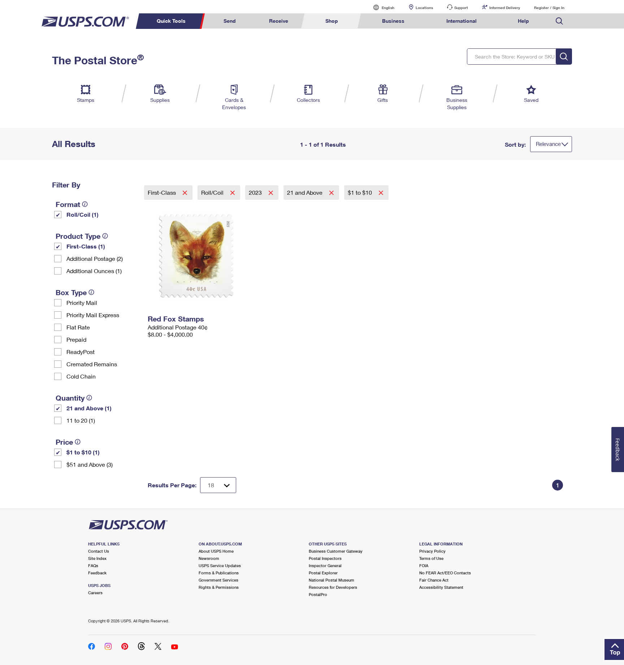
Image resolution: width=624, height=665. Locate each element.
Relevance (548, 144)
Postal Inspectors (325, 558)
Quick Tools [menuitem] (171, 21)
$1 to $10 (360, 192)
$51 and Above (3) (89, 464)
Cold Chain (81, 376)
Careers (95, 592)
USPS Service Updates (220, 565)
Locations (424, 7)
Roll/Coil (213, 192)
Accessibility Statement (441, 587)
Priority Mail (81, 302)
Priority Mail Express (92, 314)
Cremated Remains (91, 363)
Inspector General (325, 565)
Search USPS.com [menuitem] (559, 21)
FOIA (423, 565)
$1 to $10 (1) (83, 452)
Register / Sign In (549, 7)
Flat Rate (78, 327)
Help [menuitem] (523, 21)
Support (461, 7)
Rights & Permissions (219, 587)
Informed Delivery (504, 7)
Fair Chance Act (433, 580)
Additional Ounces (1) (94, 270)
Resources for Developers (333, 587)
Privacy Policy (432, 551)
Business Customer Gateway (336, 551)
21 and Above (305, 192)
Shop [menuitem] (331, 21)
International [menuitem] (461, 21)
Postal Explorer (323, 572)
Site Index (97, 558)
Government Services (218, 580)
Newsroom (209, 558)
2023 (256, 192)
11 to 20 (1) (80, 420)
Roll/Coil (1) (82, 214)
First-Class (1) (85, 246)
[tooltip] (85, 204)
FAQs (93, 565)
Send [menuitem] (230, 21)
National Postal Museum (331, 580)
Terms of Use (431, 558)
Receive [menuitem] (278, 21)
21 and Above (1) (89, 408)
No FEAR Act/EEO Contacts (445, 572)
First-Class (162, 192)
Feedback (97, 572)
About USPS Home (216, 551)
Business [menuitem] (393, 21)
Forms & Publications (219, 572)
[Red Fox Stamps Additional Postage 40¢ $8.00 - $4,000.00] (197, 256)
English (380, 7)
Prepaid (76, 339)
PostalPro (318, 594)
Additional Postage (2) (94, 258)
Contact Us (98, 551)
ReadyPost (80, 351)
